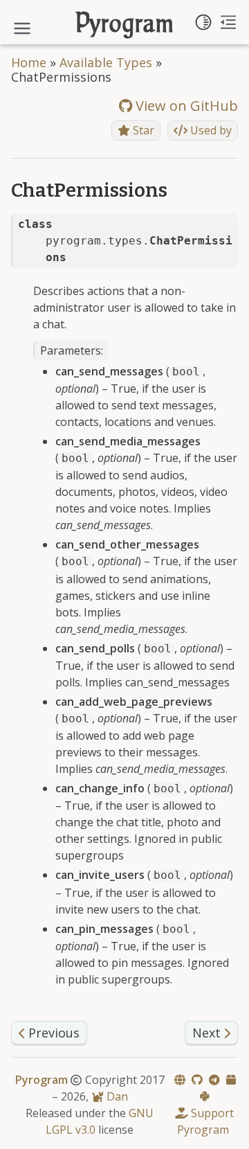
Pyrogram (124, 25)
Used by (209, 130)
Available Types (105, 62)
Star (142, 130)
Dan (116, 1096)
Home (28, 62)
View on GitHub (185, 105)
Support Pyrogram (205, 1121)
